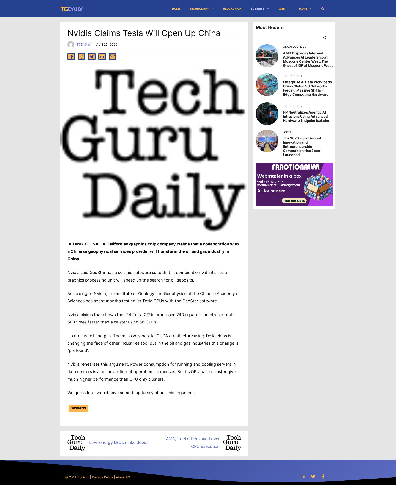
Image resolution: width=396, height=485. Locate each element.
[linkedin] (102, 56)
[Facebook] (323, 476)
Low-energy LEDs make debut (118, 442)
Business (257, 8)
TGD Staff (84, 44)
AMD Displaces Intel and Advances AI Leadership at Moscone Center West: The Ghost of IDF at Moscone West (308, 59)
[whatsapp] (81, 56)
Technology (199, 8)
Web (282, 8)
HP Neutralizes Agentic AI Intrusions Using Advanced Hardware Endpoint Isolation (306, 116)
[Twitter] (313, 476)
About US (123, 477)
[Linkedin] (303, 476)
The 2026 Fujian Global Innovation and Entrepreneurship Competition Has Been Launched (302, 146)
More (303, 8)
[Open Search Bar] (323, 9)
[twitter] (92, 56)
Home (176, 8)
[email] (112, 56)
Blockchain (232, 8)
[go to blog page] (325, 37)
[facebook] (71, 56)
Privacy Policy (102, 477)
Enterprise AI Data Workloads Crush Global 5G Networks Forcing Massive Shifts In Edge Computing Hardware (307, 88)
